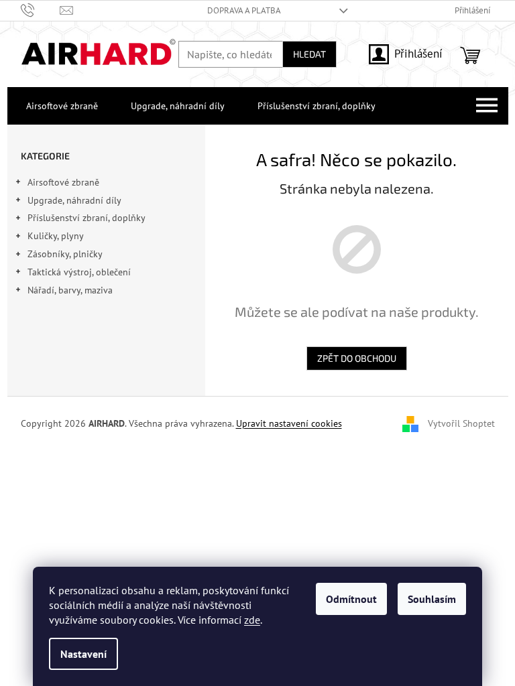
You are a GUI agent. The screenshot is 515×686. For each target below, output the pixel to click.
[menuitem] (59, 106)
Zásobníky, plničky (65, 254)
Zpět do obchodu (356, 358)
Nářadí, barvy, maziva (70, 290)
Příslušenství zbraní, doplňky (86, 218)
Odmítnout (351, 599)
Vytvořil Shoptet (461, 423)
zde (252, 619)
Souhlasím (432, 599)
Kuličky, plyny (55, 236)
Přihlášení (418, 53)
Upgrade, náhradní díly (74, 200)
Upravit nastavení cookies (289, 423)
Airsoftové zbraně (63, 182)
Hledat (309, 54)
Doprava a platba (244, 10)
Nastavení (83, 654)
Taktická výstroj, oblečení (79, 272)
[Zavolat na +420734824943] (40, 9)
